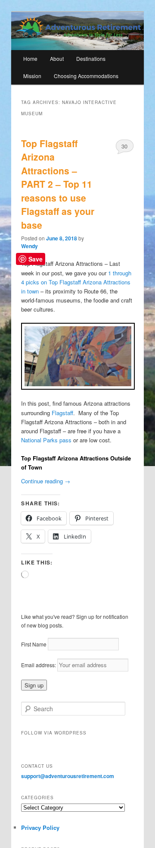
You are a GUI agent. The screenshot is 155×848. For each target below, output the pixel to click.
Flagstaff (62, 413)
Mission (32, 75)
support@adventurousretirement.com (67, 776)
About (57, 58)
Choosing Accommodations (86, 75)
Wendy (29, 246)
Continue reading (45, 481)
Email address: (39, 664)
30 (124, 146)
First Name (33, 644)
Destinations (90, 58)
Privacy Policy (40, 827)
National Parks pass (46, 440)
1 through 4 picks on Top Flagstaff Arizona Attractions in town (76, 282)
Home (30, 58)
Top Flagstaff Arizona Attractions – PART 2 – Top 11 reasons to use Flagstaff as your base (57, 184)
